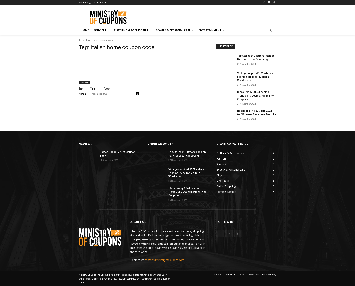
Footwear (84, 82)
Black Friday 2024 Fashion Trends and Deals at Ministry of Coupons (256, 95)
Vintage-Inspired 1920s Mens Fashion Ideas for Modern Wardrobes (255, 77)
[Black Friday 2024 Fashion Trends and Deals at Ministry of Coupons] (225, 96)
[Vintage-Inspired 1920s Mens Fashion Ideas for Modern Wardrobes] (225, 77)
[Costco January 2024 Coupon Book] (88, 156)
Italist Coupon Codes (96, 89)
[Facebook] (264, 3)
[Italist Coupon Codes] (109, 69)
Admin (82, 93)
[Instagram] (269, 3)
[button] (271, 30)
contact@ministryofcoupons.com (164, 260)
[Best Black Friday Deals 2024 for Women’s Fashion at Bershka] (225, 115)
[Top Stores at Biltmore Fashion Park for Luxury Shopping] (225, 60)
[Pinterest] (274, 3)
